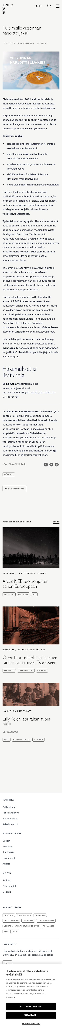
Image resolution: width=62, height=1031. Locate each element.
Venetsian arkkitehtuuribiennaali (21, 926)
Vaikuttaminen (26, 573)
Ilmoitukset (25, 43)
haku (6, 739)
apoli (6, 931)
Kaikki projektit (10, 824)
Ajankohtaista (12, 833)
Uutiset (42, 43)
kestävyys (9, 594)
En (40, 5)
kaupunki (42, 670)
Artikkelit (7, 846)
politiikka (23, 594)
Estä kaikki (31, 1015)
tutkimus (38, 739)
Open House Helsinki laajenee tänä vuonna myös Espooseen (30, 660)
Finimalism (48, 926)
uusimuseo (28, 920)
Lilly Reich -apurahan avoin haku (26, 721)
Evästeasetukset (31, 1023)
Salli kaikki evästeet (31, 1007)
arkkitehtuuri (25, 670)
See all (56, 521)
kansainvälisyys (21, 739)
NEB (34, 594)
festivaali (9, 670)
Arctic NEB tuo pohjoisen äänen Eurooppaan (26, 584)
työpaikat (9, 474)
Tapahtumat (9, 858)
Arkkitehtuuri (26, 649)
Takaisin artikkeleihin (14, 488)
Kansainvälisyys (11, 812)
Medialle (7, 891)
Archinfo (7, 880)
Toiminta (8, 799)
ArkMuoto (40, 915)
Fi (36, 5)
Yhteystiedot (9, 886)
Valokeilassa (24, 915)
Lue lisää (10, 997)
